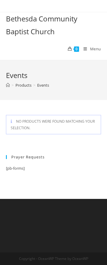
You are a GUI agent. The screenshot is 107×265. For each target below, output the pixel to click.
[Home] (8, 85)
